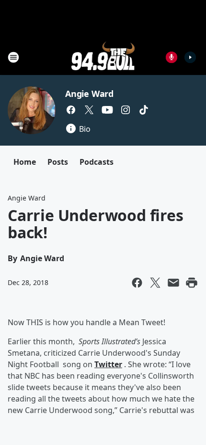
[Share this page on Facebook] (137, 282)
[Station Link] (103, 57)
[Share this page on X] (155, 282)
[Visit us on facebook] (71, 110)
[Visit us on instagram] (125, 110)
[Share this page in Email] (173, 282)
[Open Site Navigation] (13, 57)
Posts (57, 162)
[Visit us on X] (89, 110)
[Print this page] (191, 282)
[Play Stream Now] (190, 57)
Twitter (108, 364)
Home (24, 162)
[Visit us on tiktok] (143, 110)
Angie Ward (89, 93)
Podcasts (97, 162)
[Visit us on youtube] (107, 110)
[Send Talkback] (171, 57)
